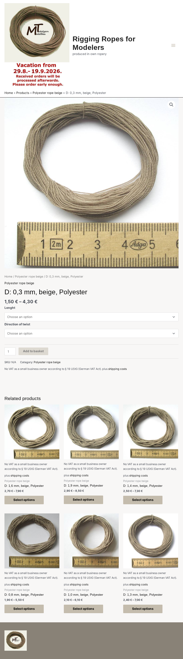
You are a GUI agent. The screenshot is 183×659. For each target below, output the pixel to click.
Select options (24, 500)
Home (8, 276)
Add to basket (33, 351)
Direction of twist (17, 324)
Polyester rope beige (29, 276)
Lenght (9, 307)
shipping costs (117, 369)
